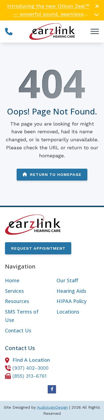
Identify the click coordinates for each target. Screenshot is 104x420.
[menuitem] (26, 280)
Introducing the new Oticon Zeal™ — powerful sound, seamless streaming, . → (48, 14)
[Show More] (96, 14)
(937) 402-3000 (30, 368)
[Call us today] (8, 31)
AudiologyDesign (52, 407)
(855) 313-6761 (29, 376)
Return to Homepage (56, 174)
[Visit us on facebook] (52, 389)
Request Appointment (38, 248)
